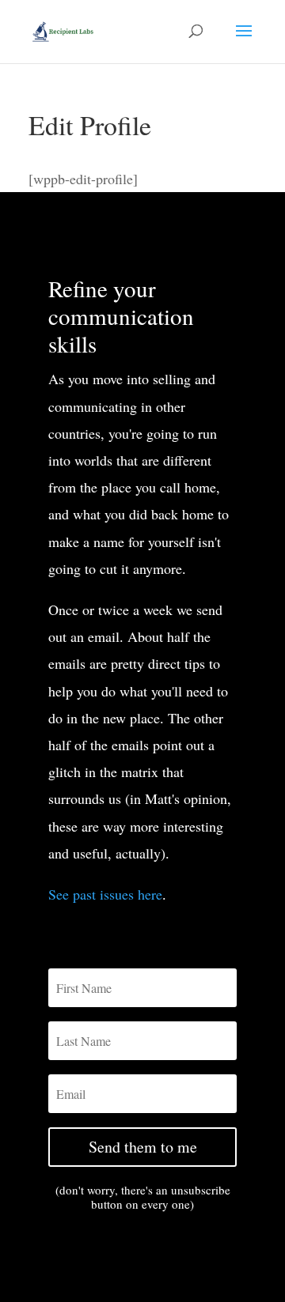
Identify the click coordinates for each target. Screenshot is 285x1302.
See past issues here (105, 894)
